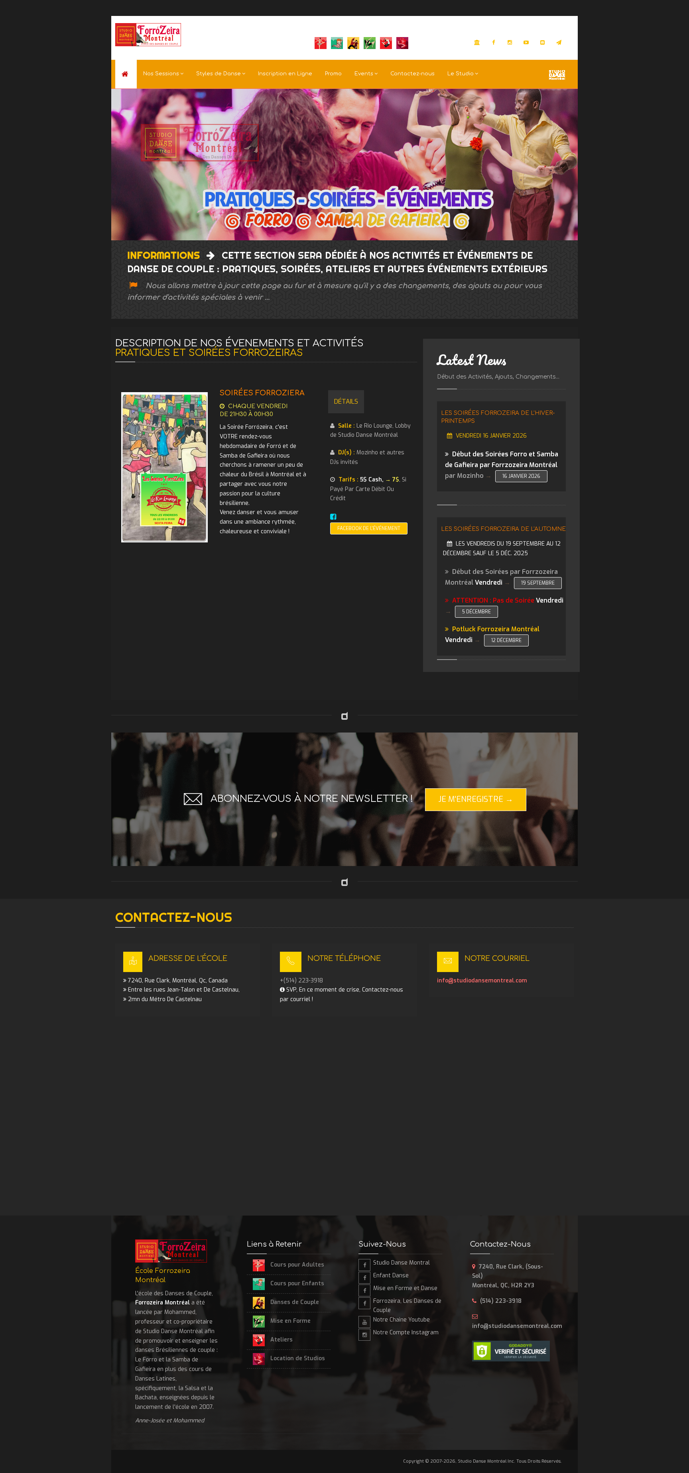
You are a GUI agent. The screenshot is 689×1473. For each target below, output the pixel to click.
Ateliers (281, 1339)
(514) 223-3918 (501, 1301)
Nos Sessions (161, 74)
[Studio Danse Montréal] (477, 43)
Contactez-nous (412, 74)
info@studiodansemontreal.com (482, 980)
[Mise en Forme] (364, 1290)
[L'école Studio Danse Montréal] (557, 74)
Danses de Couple (294, 1302)
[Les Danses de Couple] (364, 1303)
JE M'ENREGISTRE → (475, 799)
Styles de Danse (218, 74)
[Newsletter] (559, 43)
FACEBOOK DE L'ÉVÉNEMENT (368, 528)
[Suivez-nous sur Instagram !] (510, 43)
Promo (333, 74)
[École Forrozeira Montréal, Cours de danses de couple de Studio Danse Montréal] (148, 34)
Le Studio (460, 74)
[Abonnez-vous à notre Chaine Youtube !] (526, 43)
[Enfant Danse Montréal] (364, 1278)
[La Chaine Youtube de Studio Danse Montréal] (364, 1322)
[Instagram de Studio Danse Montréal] (364, 1335)
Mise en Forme (290, 1321)
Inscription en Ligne (285, 74)
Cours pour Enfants (296, 1283)
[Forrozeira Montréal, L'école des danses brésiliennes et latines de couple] (126, 74)
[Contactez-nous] (543, 43)
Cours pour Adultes (296, 1265)
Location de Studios (297, 1358)
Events (363, 74)
